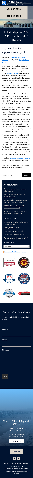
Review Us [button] (16, 451)
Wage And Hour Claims (12, 231)
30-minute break (12, 73)
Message (5, 350)
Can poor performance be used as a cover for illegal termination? (15, 201)
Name (4, 319)
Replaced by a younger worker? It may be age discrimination (15, 212)
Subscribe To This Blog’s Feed (15, 252)
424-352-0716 (14, 9)
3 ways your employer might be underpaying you (14, 195)
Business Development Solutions (16, 471)
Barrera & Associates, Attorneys (18, 464)
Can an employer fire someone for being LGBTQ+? (15, 190)
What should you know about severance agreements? (14, 207)
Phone (4, 339)
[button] (30, 13)
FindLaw (16, 473)
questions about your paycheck (20, 158)
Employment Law (10, 228)
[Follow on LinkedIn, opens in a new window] (18, 458)
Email (5, 329)
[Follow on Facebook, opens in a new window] (14, 458)
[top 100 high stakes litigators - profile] (24, 284)
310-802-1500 (14, 16)
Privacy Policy (23, 469)
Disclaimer (8, 469)
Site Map (15, 469)
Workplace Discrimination (13, 234)
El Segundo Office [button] (16, 441)
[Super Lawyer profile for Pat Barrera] (9, 267)
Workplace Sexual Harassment (14, 238)
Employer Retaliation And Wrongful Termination (16, 223)
